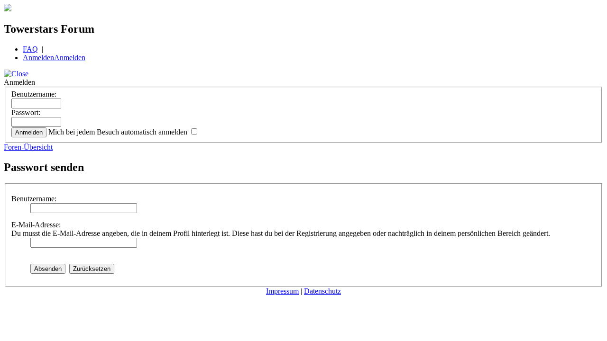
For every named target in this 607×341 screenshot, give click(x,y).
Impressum (282, 291)
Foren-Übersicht (28, 147)
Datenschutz (322, 291)
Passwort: (25, 112)
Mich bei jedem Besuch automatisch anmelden (118, 132)
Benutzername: (33, 94)
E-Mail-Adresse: (36, 225)
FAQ (30, 49)
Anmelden (38, 58)
